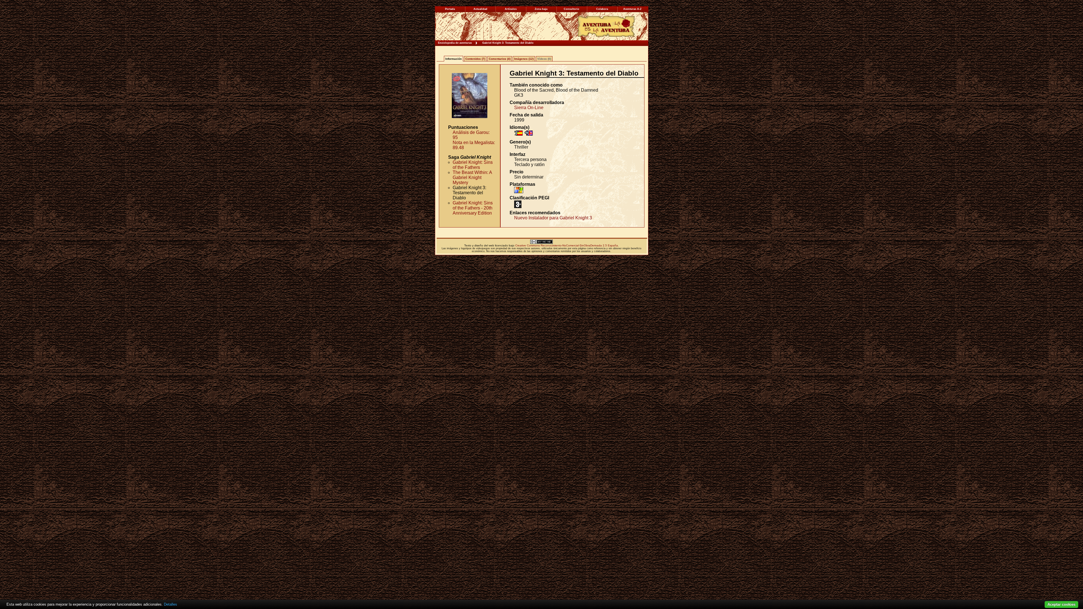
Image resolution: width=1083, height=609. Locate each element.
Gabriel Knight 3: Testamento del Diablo (508, 42)
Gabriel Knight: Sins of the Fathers (473, 165)
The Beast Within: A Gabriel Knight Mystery (472, 177)
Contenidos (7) (475, 58)
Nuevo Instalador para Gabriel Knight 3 (553, 217)
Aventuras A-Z (632, 9)
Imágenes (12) (524, 58)
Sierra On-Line (528, 107)
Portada (450, 9)
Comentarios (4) (499, 58)
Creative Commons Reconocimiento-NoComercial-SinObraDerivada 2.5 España (566, 245)
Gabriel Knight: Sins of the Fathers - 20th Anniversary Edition (473, 207)
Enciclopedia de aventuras (455, 42)
